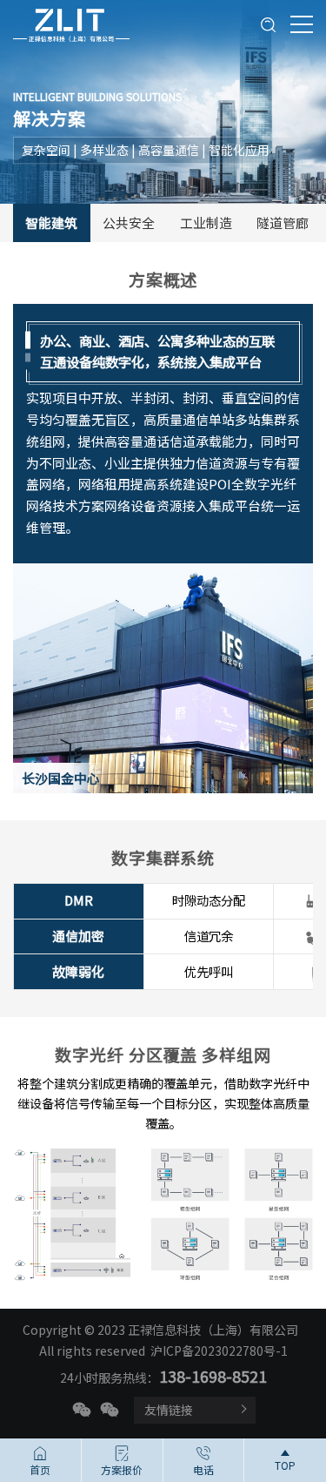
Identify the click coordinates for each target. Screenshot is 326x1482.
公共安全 (129, 222)
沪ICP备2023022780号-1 (219, 1350)
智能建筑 (51, 222)
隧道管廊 (282, 222)
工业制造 (206, 222)
